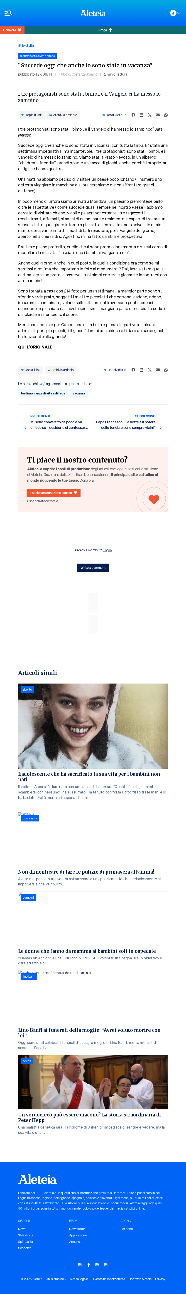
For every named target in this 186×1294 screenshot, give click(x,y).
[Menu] (40, 13)
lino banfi (29, 976)
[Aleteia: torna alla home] (93, 13)
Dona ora (9, 30)
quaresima (30, 818)
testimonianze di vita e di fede (43, 393)
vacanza (79, 393)
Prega (102, 30)
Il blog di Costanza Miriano (78, 74)
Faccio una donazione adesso (51, 493)
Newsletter (77, 1229)
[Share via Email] (158, 115)
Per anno (126, 1229)
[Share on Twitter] (150, 115)
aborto (27, 689)
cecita (27, 1061)
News (22, 1229)
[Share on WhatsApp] (166, 115)
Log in (107, 550)
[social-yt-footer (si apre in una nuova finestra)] (80, 1264)
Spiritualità (25, 1242)
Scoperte (24, 1248)
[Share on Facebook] (133, 115)
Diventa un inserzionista (108, 1279)
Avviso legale (79, 1279)
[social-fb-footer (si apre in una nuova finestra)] (89, 1264)
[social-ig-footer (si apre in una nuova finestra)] (106, 1264)
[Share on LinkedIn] (141, 115)
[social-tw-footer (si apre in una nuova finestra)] (97, 1264)
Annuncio (75, 1242)
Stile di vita (26, 45)
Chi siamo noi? (56, 1279)
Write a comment (93, 567)
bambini (28, 897)
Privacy (160, 1279)
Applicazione (78, 1235)
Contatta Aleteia (140, 1279)
